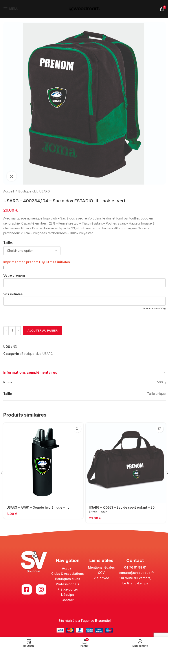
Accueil (8, 191)
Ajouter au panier (43, 330)
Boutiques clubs (67, 579)
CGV (101, 573)
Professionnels (67, 584)
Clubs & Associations (67, 573)
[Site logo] (84, 8)
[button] (77, 429)
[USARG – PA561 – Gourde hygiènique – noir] (43, 463)
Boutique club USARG (34, 191)
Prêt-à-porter (67, 589)
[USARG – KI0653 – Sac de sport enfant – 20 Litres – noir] (126, 463)
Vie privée (101, 578)
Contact (68, 600)
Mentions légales (101, 567)
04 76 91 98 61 (135, 567)
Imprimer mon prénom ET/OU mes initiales (36, 262)
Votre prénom (14, 275)
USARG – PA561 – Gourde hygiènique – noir (39, 507)
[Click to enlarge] (12, 176)
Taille (7, 242)
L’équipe (67, 594)
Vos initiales (13, 294)
